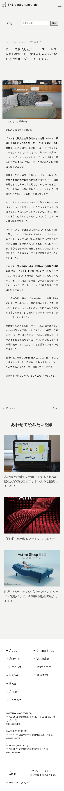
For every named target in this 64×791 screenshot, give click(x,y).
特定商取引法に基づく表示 (43, 775)
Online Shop (45, 650)
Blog (12, 684)
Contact (15, 700)
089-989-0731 (13, 738)
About (13, 650)
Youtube (43, 659)
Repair (14, 675)
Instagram (44, 667)
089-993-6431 (13, 724)
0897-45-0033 (13, 752)
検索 (54, 23)
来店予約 (42, 675)
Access (14, 692)
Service (14, 659)
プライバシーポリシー (41, 771)
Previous (10, 408)
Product (15, 667)
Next (55, 408)
